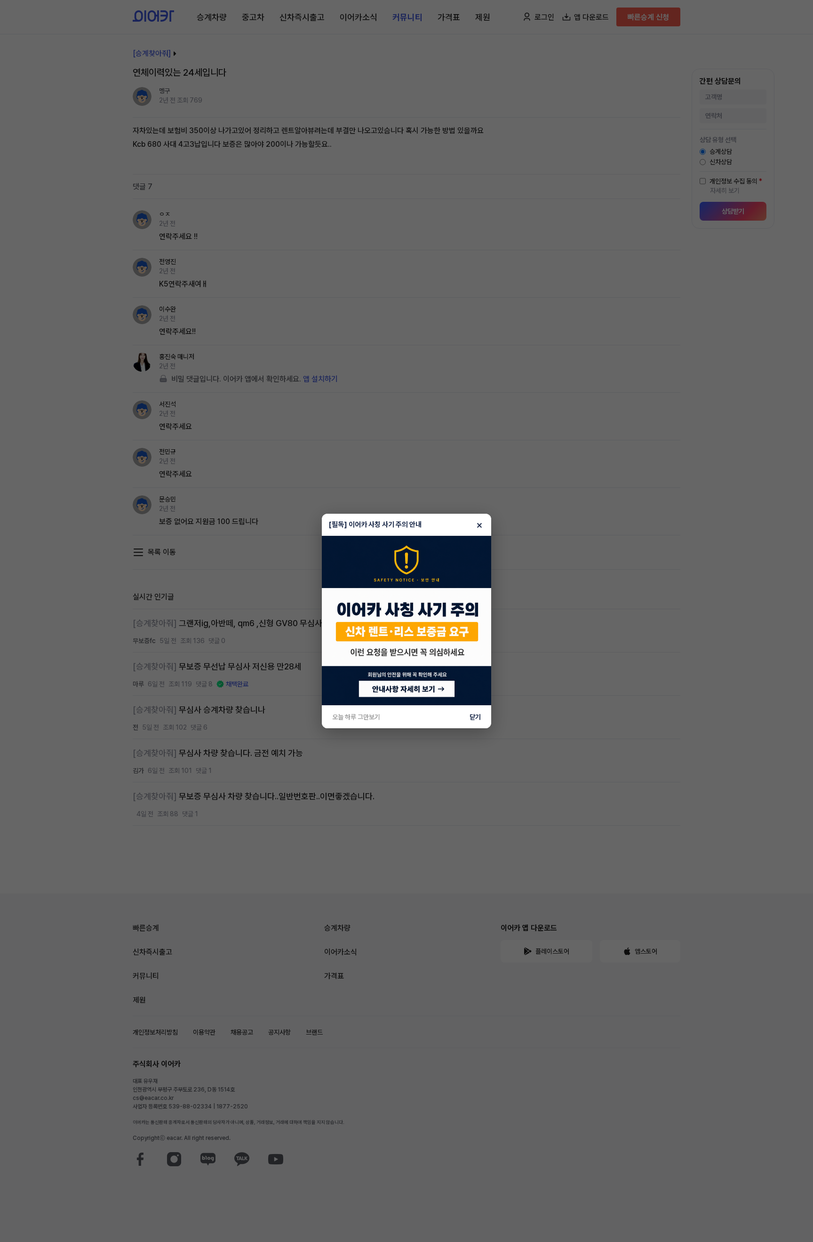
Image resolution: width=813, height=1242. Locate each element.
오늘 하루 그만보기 (356, 717)
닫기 (475, 717)
